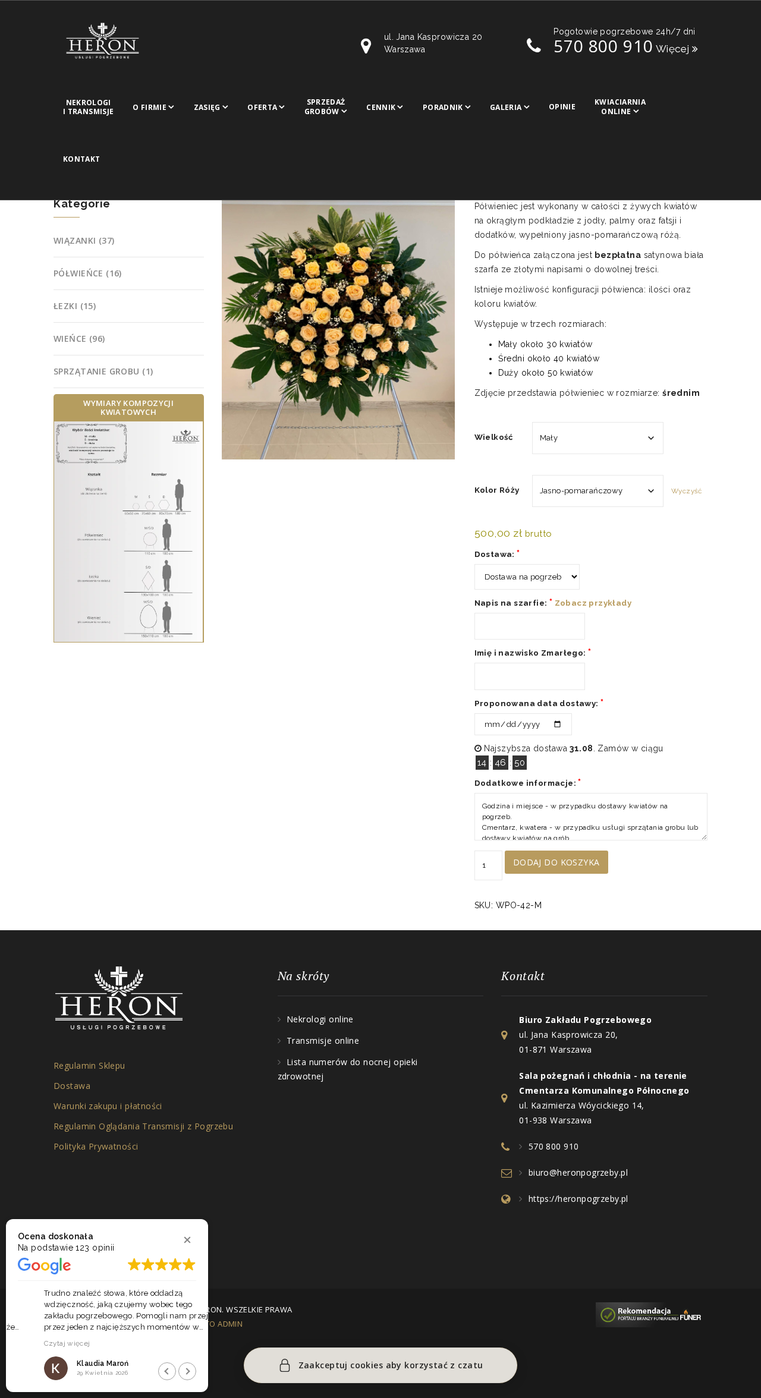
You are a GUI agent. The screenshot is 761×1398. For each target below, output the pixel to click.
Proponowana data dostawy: (539, 703)
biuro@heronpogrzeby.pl (578, 1172)
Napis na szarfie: (552, 602)
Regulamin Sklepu (89, 1065)
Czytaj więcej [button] (41, 1343)
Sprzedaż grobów (324, 106)
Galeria (506, 107)
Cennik (380, 107)
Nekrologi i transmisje (88, 106)
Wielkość (494, 437)
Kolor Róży (497, 490)
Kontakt (81, 159)
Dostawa (72, 1085)
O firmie (149, 107)
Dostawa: (497, 553)
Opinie (562, 107)
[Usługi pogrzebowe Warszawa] (651, 1314)
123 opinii (95, 1247)
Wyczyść (686, 491)
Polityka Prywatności (96, 1146)
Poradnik (443, 107)
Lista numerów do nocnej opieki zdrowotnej (348, 1069)
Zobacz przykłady (593, 602)
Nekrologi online (320, 1019)
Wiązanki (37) (84, 240)
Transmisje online (323, 1040)
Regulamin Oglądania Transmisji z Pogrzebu (143, 1126)
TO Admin (224, 1323)
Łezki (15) (75, 305)
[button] (187, 1240)
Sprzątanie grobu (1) (103, 371)
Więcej (674, 49)
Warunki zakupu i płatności (108, 1106)
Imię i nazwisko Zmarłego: (533, 652)
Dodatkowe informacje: (527, 782)
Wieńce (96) (79, 338)
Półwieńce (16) (88, 273)
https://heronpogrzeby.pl (578, 1198)
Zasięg (207, 107)
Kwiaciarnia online (620, 106)
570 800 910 (603, 45)
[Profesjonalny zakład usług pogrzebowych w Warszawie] (102, 40)
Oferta (262, 107)
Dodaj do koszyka (556, 862)
